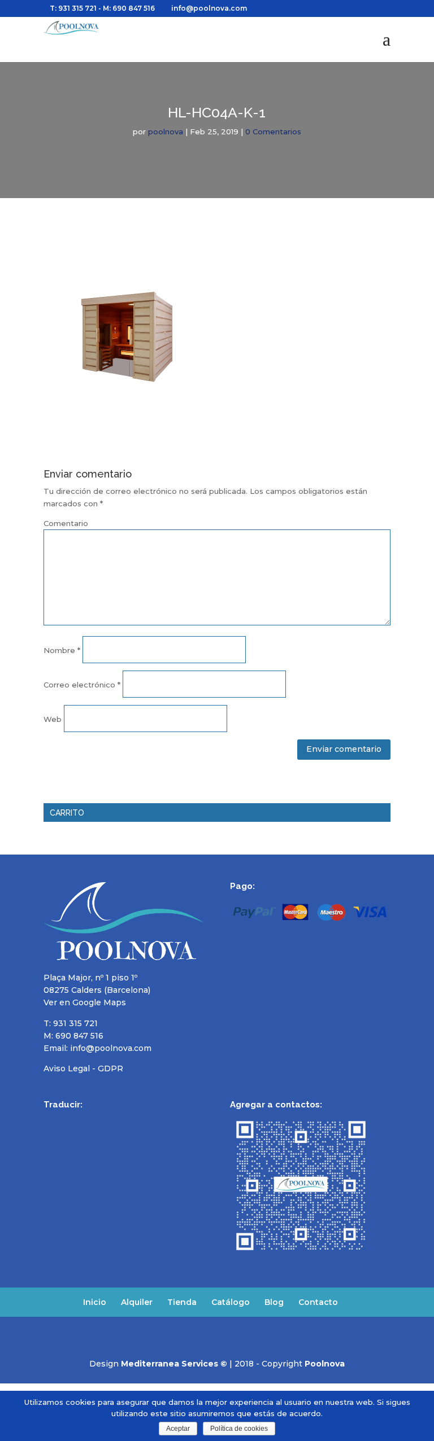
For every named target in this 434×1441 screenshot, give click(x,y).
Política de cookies (239, 1429)
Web (53, 719)
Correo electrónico (82, 684)
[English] (65, 1120)
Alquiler (137, 1302)
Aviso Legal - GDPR (83, 1068)
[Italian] (109, 1120)
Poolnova (325, 1364)
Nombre (62, 650)
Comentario (66, 523)
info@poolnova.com (110, 1048)
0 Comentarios (273, 131)
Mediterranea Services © (174, 1364)
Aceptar (178, 1429)
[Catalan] (124, 1120)
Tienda (182, 1302)
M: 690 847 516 (73, 1036)
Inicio (94, 1302)
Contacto (318, 1302)
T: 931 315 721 (73, 8)
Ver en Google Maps (85, 1002)
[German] (94, 1120)
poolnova (165, 131)
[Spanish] (50, 1120)
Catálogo (230, 1302)
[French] (79, 1120)
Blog (274, 1302)
